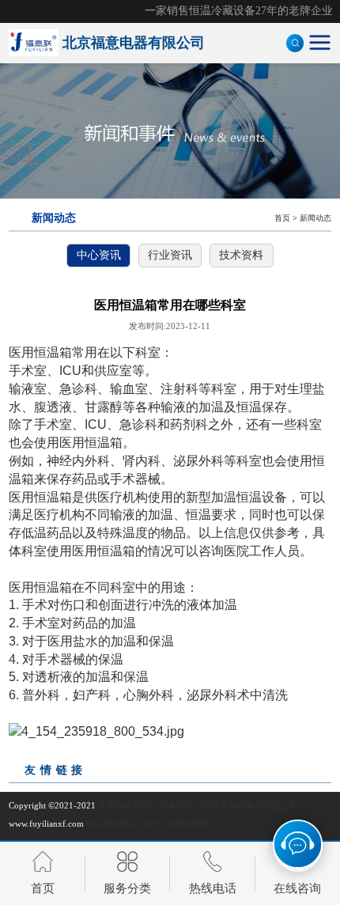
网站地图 (191, 823)
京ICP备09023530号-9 (129, 823)
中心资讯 (99, 255)
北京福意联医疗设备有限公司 (154, 805)
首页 (282, 218)
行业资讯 (170, 255)
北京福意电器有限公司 (254, 805)
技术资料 (241, 255)
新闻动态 (315, 218)
